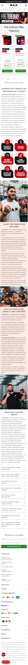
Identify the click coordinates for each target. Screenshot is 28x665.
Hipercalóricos (5, 638)
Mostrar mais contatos (7, 566)
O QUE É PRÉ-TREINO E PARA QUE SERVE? (11, 468)
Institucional (5, 584)
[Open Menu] (2, 5)
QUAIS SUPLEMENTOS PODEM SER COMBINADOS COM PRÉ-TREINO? (11, 524)
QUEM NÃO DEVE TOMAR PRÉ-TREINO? (11, 489)
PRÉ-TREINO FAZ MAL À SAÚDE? (9, 482)
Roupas (3, 634)
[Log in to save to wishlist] (11, 35)
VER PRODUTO (7, 71)
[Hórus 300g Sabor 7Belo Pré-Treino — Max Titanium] (21, 40)
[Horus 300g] (7, 40)
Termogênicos (5, 630)
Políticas (4, 589)
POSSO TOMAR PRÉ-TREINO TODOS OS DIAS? (10, 503)
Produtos (8, 78)
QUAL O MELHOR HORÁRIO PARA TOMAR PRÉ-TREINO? (10, 475)
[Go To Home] (14, 5)
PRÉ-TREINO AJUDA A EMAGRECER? (8, 496)
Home (2, 78)
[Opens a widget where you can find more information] (6, 662)
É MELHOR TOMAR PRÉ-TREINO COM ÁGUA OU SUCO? (11, 510)
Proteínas (4, 625)
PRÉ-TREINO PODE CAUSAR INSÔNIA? (10, 516)
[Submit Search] (25, 9)
